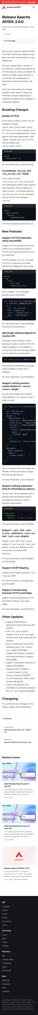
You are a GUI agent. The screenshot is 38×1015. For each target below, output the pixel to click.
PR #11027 (20, 327)
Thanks (4, 925)
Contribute (6, 991)
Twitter (4, 942)
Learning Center (7, 959)
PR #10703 (29, 609)
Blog (3, 956)
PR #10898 (22, 650)
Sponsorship (6, 921)
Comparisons (7, 963)
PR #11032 (28, 164)
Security (5, 917)
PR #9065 (18, 682)
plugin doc (28, 581)
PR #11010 (6, 327)
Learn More (31, 2)
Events (4, 914)
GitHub (4, 935)
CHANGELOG (25, 707)
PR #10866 (10, 562)
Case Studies (6, 970)
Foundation (6, 906)
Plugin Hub (6, 980)
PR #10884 (18, 666)
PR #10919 (29, 480)
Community (7, 34)
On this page (10, 41)
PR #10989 (29, 324)
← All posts (7, 719)
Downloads (6, 984)
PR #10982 (29, 691)
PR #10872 (25, 675)
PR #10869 (29, 524)
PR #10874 (29, 558)
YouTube (5, 946)
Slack (4, 938)
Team (4, 988)
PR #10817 (10, 584)
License (4, 910)
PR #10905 (29, 377)
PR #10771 (28, 224)
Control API (7, 350)
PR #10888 (11, 660)
